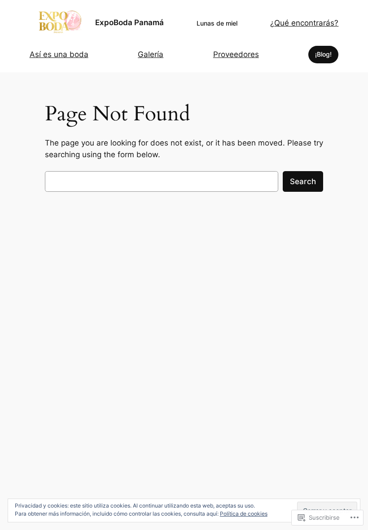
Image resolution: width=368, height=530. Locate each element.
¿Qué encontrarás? (304, 22)
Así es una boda (59, 54)
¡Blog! (323, 54)
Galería (150, 54)
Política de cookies (243, 513)
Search (303, 181)
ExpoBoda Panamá (129, 22)
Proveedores (236, 54)
